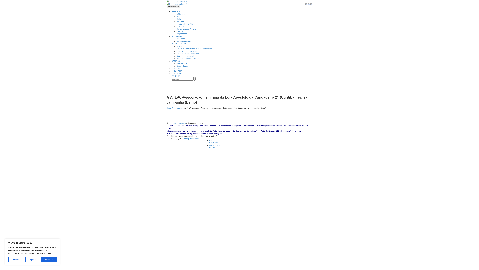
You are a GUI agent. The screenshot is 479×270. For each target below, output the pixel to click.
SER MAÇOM (177, 36)
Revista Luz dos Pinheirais (187, 29)
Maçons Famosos (184, 41)
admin (171, 123)
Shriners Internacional (185, 56)
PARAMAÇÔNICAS (179, 43)
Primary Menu (173, 7)
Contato (212, 147)
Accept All (49, 259)
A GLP (179, 16)
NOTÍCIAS (176, 61)
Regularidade (182, 33)
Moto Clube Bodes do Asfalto (188, 58)
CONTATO (176, 68)
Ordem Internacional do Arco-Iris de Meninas (194, 49)
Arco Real (180, 21)
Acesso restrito (215, 145)
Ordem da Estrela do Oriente (188, 53)
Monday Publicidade (191, 138)
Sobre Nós (176, 11)
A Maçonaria (181, 14)
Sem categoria (180, 123)
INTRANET (176, 76)
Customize (16, 259)
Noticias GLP (182, 63)
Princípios (180, 31)
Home (211, 140)
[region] (32, 252)
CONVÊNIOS (177, 73)
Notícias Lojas (182, 66)
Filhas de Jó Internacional (187, 51)
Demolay (180, 46)
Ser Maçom (181, 39)
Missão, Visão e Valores (186, 24)
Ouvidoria (180, 26)
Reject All (32, 259)
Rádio (179, 19)
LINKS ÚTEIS (177, 71)
